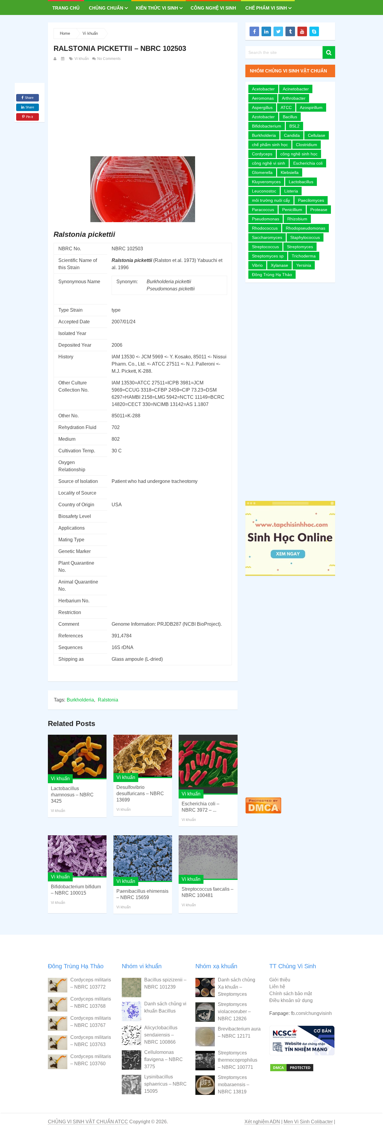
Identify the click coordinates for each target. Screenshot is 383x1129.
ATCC (286, 107)
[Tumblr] (290, 31)
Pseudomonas (265, 218)
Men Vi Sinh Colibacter (308, 1121)
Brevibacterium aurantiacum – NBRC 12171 (239, 1032)
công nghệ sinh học (298, 153)
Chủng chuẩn (106, 7)
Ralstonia (108, 699)
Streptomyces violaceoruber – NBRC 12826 (234, 1011)
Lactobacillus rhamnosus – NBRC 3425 (72, 795)
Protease (318, 209)
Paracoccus (263, 209)
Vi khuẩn (90, 33)
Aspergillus (262, 107)
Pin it (29, 117)
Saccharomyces (267, 237)
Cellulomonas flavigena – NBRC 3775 (163, 1059)
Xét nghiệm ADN (262, 1121)
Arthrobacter (294, 98)
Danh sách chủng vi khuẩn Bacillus (165, 1007)
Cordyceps (262, 153)
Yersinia (303, 265)
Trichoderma (304, 256)
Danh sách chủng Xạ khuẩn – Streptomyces (236, 987)
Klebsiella (290, 172)
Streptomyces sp (268, 256)
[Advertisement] (143, 107)
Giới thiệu (279, 979)
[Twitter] (278, 31)
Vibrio (257, 265)
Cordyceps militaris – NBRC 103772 (90, 983)
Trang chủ (66, 7)
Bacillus (290, 116)
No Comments (108, 59)
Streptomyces (300, 246)
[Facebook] (254, 31)
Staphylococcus (305, 237)
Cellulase (316, 135)
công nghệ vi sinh (268, 163)
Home (65, 33)
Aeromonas (263, 98)
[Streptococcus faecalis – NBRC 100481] (208, 857)
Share (29, 97)
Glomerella (262, 172)
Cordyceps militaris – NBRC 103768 (90, 1002)
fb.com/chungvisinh (311, 1013)
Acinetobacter (296, 89)
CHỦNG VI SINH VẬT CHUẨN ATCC (88, 1121)
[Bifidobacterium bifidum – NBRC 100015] (77, 856)
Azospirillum (311, 107)
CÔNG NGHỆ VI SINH (213, 7)
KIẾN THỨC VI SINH (157, 7)
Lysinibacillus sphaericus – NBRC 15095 (165, 1084)
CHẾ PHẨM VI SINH (266, 7)
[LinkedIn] (266, 31)
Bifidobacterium (266, 126)
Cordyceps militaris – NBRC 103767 (90, 1022)
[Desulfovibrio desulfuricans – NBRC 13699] (142, 756)
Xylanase (279, 265)
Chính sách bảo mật (290, 993)
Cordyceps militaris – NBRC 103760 (90, 1060)
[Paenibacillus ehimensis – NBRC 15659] (142, 858)
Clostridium (306, 144)
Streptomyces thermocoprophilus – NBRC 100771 (237, 1060)
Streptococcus (265, 246)
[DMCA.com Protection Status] (263, 814)
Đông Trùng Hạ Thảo (272, 274)
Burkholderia (80, 699)
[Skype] (314, 31)
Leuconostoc (264, 191)
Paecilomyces (311, 200)
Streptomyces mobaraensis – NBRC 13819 (233, 1084)
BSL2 (294, 126)
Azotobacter (263, 116)
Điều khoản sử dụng (291, 1000)
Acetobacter (263, 89)
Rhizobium (297, 218)
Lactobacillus (301, 181)
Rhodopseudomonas (305, 228)
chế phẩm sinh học (270, 144)
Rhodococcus (265, 228)
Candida (292, 135)
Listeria (291, 191)
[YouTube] (302, 31)
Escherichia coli (308, 163)
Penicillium (292, 209)
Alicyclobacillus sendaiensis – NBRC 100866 (160, 1035)
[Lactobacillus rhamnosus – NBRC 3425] (77, 757)
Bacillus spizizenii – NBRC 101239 (165, 983)
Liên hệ (277, 986)
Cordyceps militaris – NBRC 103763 (90, 1041)
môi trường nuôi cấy (271, 200)
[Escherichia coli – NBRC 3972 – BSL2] (208, 765)
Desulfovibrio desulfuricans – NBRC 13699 (140, 793)
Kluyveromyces (266, 181)
